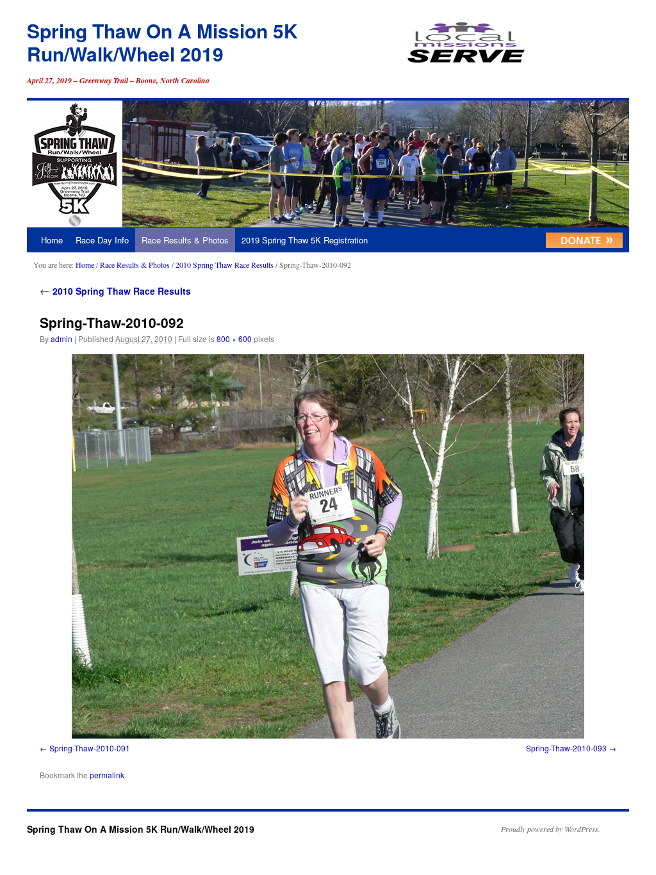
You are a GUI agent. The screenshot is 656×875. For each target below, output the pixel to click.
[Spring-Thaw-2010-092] (328, 546)
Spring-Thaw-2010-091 (89, 747)
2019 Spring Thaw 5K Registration (305, 240)
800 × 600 (234, 338)
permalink (107, 774)
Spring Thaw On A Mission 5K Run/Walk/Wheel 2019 (162, 42)
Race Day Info (102, 240)
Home (52, 240)
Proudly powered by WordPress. (550, 829)
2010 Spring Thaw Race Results (225, 264)
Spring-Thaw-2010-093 (566, 747)
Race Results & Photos (185, 240)
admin (61, 338)
